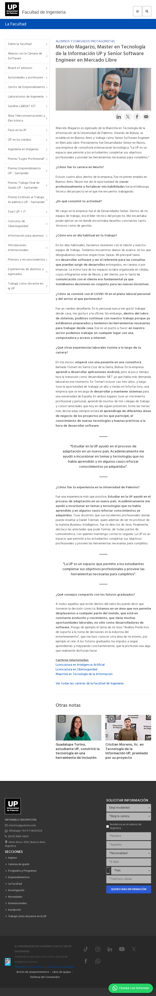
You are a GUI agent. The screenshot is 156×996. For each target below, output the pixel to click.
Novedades (15, 897)
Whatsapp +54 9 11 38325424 (25, 831)
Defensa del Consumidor (45, 977)
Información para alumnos (26, 235)
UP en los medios (19, 139)
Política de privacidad (60, 967)
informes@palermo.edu (22, 825)
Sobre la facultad (19, 44)
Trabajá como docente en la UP (25, 286)
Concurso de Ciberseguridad (18, 224)
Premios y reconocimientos (26, 259)
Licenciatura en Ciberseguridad (76, 669)
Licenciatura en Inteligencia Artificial (80, 665)
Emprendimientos (18, 877)
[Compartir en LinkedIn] (119, 117)
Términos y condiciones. (29, 967)
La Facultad (15, 24)
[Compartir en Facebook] (137, 117)
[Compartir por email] (146, 117)
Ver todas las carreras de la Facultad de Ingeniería (90, 683)
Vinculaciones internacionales (18, 248)
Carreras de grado (18, 864)
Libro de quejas (61, 972)
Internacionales (17, 903)
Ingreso (12, 858)
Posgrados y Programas (22, 871)
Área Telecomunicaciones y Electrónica (26, 118)
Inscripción (14, 910)
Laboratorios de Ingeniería (25, 96)
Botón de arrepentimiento (33, 972)
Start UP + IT (17, 211)
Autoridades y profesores (25, 77)
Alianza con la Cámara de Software (25, 56)
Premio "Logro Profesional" (26, 159)
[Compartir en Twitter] (128, 117)
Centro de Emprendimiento (26, 87)
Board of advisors (20, 68)
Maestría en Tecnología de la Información (84, 674)
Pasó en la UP (17, 130)
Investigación (16, 890)
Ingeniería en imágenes (23, 149)
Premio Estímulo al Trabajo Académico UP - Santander (26, 200)
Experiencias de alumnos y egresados (26, 272)
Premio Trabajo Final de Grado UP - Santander (24, 185)
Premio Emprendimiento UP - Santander (24, 171)
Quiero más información (128, 889)
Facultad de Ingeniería (44, 12)
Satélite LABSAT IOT (22, 106)
